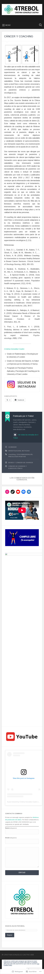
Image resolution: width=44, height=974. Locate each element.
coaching (12, 454)
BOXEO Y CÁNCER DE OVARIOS (20, 462)
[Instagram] (7, 492)
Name (11, 828)
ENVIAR (22, 872)
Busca (40, 25)
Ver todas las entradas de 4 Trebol (25, 436)
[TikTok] (13, 492)
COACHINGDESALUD (24, 454)
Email (11, 838)
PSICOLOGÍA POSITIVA (17, 456)
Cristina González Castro (14, 349)
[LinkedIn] (29, 492)
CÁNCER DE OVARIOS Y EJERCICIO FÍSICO (17, 467)
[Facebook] (23, 492)
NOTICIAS (25, 451)
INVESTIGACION (14, 451)
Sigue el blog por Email (15, 926)
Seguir (9, 935)
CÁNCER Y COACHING (18, 36)
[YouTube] (18, 492)
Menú (7, 25)
